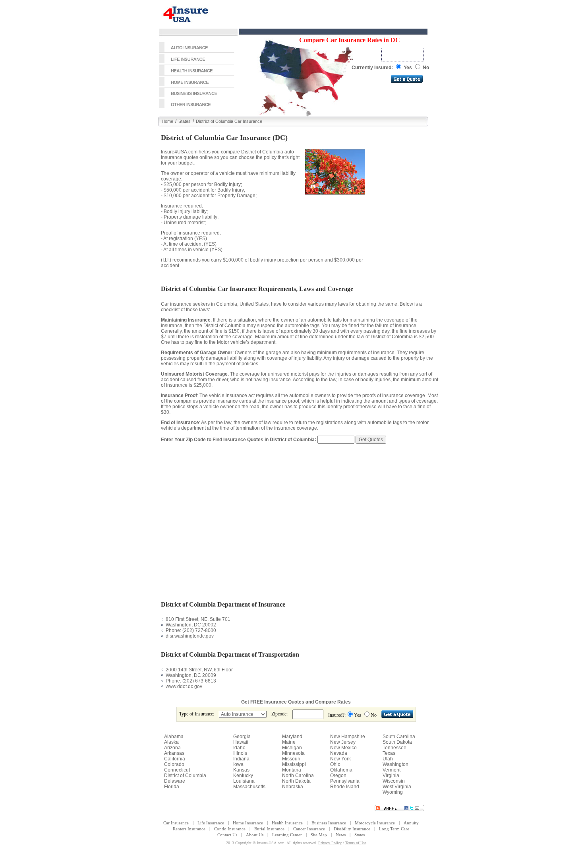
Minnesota (293, 753)
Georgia (242, 736)
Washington (395, 764)
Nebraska (292, 786)
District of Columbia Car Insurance (229, 121)
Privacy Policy (330, 843)
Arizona (172, 747)
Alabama (174, 736)
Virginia (391, 775)
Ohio (335, 764)
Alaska (171, 742)
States (184, 121)
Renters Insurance (189, 828)
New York (340, 759)
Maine (289, 742)
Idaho (239, 747)
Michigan (292, 747)
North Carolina (298, 775)
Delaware (174, 781)
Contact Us (227, 834)
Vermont (391, 770)
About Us (254, 834)
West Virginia (397, 786)
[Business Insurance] (196, 96)
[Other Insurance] (196, 107)
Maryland (292, 736)
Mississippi (294, 764)
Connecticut (177, 770)
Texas (389, 753)
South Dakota (397, 742)
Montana (291, 770)
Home (167, 121)
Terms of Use (355, 843)
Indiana (241, 759)
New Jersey (343, 742)
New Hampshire (347, 736)
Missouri (291, 759)
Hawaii (240, 742)
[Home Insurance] (196, 86)
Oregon (338, 775)
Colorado (174, 764)
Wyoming (393, 792)
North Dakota (296, 781)
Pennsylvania (345, 781)
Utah (388, 759)
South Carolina (399, 736)
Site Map (319, 834)
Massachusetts (249, 786)
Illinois (240, 753)
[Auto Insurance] (196, 51)
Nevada (338, 753)
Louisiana (244, 781)
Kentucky (243, 775)
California (174, 759)
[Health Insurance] (196, 74)
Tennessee (394, 747)
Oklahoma (341, 770)
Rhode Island (344, 786)
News (341, 834)
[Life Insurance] (196, 63)
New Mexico (343, 747)
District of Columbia (185, 775)
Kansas (241, 770)
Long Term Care (394, 828)
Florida (171, 786)
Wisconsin (394, 781)
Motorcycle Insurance (375, 822)
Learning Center (287, 834)
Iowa (238, 764)
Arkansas (174, 753)
